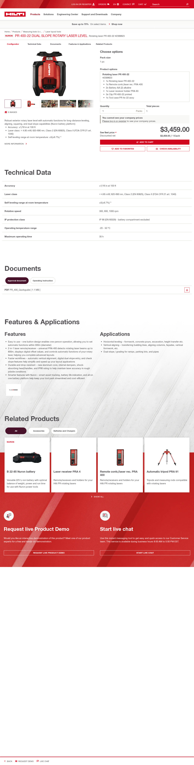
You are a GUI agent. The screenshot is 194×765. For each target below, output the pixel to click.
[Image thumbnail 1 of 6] (13, 104)
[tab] (12, 44)
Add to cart (146, 142)
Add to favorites (124, 148)
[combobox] (169, 4)
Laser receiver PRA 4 (67, 471)
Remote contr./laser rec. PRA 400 (118, 473)
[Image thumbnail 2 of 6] (31, 104)
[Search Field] (187, 4)
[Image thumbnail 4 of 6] (68, 104)
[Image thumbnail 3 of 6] (49, 104)
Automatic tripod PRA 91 (163, 471)
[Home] (15, 14)
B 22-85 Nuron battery (21, 471)
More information (14, 144)
